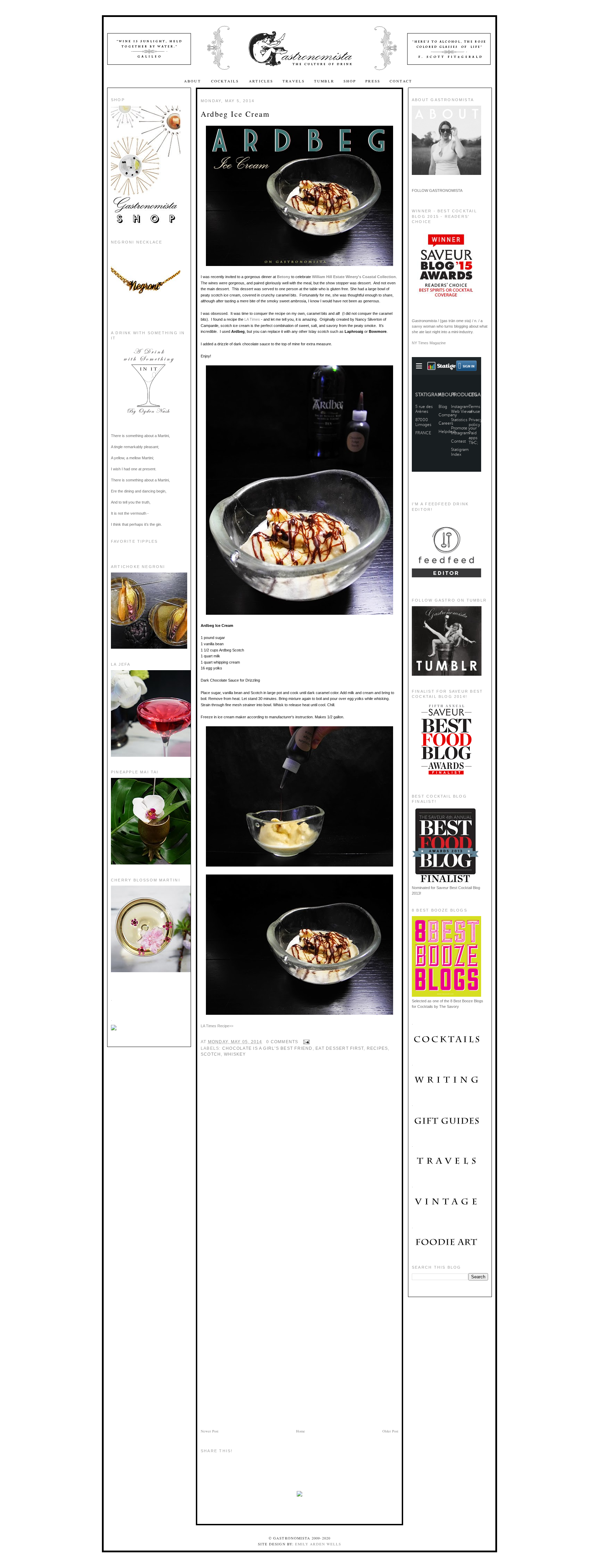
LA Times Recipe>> (217, 1026)
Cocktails (226, 81)
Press (372, 81)
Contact (401, 81)
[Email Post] (305, 1041)
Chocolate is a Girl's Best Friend (267, 1048)
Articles (261, 81)
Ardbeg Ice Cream (235, 114)
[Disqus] (299, 1158)
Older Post (390, 1431)
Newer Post (209, 1431)
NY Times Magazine (429, 343)
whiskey (235, 1054)
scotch (211, 1054)
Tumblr (324, 81)
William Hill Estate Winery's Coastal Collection (354, 277)
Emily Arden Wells (318, 1544)
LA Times (252, 319)
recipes (377, 1048)
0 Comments (282, 1041)
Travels (294, 81)
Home (300, 1431)
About (193, 81)
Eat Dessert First (339, 1048)
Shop (350, 81)
